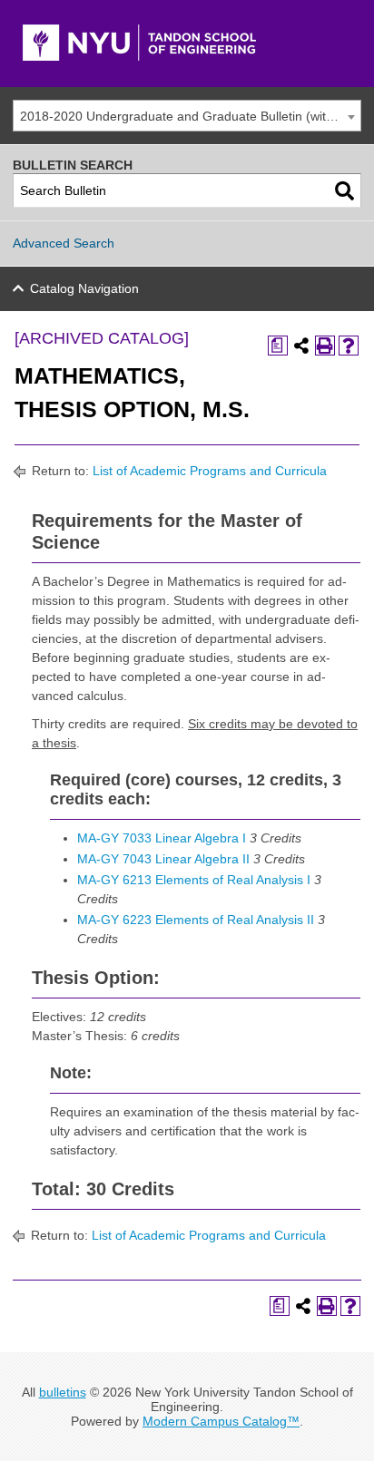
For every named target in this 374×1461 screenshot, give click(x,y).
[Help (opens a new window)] (349, 346)
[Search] (344, 191)
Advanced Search (63, 243)
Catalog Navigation (84, 288)
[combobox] (187, 115)
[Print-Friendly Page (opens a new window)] (325, 346)
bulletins (62, 1392)
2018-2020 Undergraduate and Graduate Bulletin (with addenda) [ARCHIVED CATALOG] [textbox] (190, 116)
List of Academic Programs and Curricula (210, 470)
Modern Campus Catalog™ (221, 1421)
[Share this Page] (301, 346)
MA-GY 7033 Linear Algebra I (161, 838)
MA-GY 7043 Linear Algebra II (163, 859)
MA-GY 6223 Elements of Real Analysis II (195, 919)
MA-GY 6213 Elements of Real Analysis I (193, 879)
